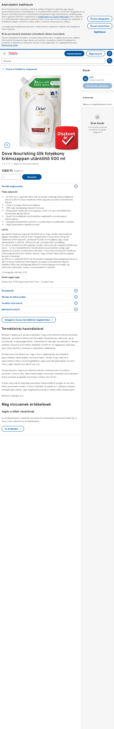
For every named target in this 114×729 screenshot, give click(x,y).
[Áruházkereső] (109, 53)
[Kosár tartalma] (85, 78)
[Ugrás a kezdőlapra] (13, 53)
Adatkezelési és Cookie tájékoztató (53, 16)
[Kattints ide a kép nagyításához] (7, 145)
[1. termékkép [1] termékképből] (40, 112)
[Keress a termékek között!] (109, 61)
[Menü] (4, 53)
